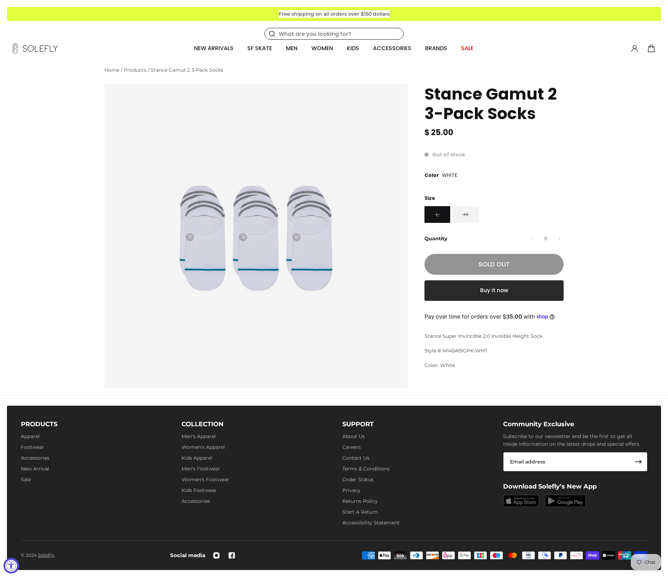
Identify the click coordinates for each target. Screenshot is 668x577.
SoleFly (46, 555)
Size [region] (429, 198)
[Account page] (634, 48)
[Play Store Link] (565, 501)
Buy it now (494, 290)
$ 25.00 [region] (438, 132)
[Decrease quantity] (532, 238)
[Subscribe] (638, 461)
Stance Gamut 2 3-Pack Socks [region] (490, 103)
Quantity (435, 238)
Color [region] (440, 175)
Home (112, 70)
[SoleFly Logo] (35, 48)
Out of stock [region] (448, 154)
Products (136, 70)
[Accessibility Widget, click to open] (11, 566)
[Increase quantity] (559, 238)
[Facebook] (231, 555)
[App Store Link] (521, 501)
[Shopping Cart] (651, 48)
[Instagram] (216, 555)
